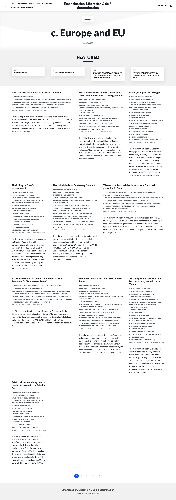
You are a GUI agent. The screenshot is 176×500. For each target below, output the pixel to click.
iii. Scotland (57, 227)
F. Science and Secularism (108, 126)
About (12, 3)
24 (93, 476)
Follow (160, 5)
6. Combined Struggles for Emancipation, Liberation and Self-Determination (41, 99)
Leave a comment (18, 110)
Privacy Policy (47, 3)
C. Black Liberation (112, 206)
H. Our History (155, 139)
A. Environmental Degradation (91, 115)
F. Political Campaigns (20, 107)
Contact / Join (34, 3)
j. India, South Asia (136, 337)
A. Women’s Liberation (81, 208)
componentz (95, 493)
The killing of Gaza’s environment (23, 187)
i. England (55, 107)
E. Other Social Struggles (109, 123)
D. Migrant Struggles (61, 219)
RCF (15, 70)
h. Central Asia (135, 334)
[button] (171, 5)
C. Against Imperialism (20, 105)
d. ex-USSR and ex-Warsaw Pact (80, 216)
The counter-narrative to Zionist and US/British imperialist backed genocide (101, 94)
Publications (22, 3)
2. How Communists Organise (140, 97)
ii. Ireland (90, 224)
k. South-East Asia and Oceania (141, 340)
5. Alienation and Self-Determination (93, 105)
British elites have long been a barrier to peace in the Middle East (28, 385)
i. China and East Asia (151, 334)
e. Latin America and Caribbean (141, 131)
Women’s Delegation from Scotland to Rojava (100, 280)
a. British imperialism (39, 102)
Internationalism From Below (21, 7)
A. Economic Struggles (61, 208)
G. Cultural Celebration (40, 107)
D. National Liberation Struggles (144, 123)
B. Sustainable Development (140, 112)
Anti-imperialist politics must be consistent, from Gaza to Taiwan (145, 281)
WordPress (80, 493)
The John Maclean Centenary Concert (74, 185)
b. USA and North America (60, 102)
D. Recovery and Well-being (140, 126)
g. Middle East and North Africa (91, 129)
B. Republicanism (59, 211)
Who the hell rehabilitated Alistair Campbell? (37, 92)
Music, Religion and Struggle (145, 92)
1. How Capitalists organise (22, 97)
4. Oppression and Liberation (90, 102)
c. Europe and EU (37, 105)
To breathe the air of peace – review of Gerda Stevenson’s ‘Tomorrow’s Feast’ (37, 280)
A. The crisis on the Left (112, 203)
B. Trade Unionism (74, 211)
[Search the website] (166, 5)
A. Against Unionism (21, 102)
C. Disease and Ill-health (88, 121)
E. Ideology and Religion (55, 105)
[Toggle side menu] (5, 5)
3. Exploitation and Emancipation (92, 99)
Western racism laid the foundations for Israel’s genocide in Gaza (130, 187)
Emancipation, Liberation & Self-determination (88, 5)
